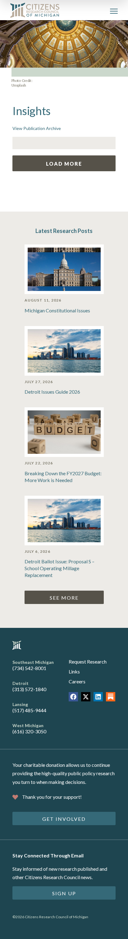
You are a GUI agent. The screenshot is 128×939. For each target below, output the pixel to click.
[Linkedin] (98, 696)
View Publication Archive (36, 128)
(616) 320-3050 (29, 731)
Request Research (88, 661)
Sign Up (64, 893)
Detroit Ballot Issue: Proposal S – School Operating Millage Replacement (59, 568)
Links (74, 671)
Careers (77, 681)
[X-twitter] (85, 696)
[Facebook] (73, 696)
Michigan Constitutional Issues (57, 310)
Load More (64, 164)
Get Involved (64, 819)
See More (64, 598)
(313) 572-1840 (29, 689)
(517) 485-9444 (29, 710)
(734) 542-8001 (29, 668)
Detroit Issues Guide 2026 (52, 392)
